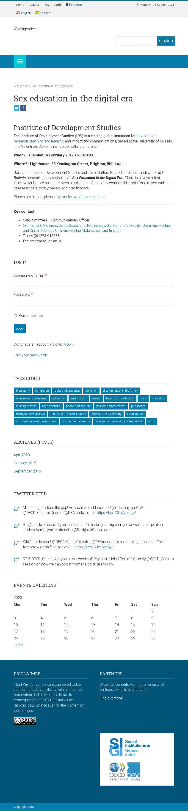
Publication (138, 406)
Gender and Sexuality (124, 225)
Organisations (51, 406)
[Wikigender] (37, 34)
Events (96, 398)
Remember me (31, 315)
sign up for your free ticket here (81, 197)
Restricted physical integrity (68, 413)
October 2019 (25, 463)
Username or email (30, 275)
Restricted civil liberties (30, 413)
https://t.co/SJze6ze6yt (94, 547)
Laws (143, 398)
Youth (151, 421)
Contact (34, 4)
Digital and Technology (87, 225)
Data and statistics (67, 390)
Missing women (26, 406)
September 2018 (27, 471)
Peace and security (78, 406)
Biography (23, 390)
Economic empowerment (31, 398)
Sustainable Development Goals (36, 421)
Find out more (111, 698)
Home (20, 4)
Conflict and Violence (40, 225)
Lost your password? (31, 355)
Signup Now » (63, 344)
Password (23, 294)
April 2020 (22, 455)
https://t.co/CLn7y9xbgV (116, 513)
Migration (158, 398)
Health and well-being (120, 398)
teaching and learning (47, 141)
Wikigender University (76, 421)
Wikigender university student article (119, 421)
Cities (63, 225)
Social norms (135, 413)
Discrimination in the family (120, 390)
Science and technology (106, 413)
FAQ (46, 4)
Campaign (42, 390)
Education (59, 398)
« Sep (18, 645)
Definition (91, 390)
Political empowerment (110, 406)
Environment (78, 398)
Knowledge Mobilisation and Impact (92, 230)
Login (58, 4)
